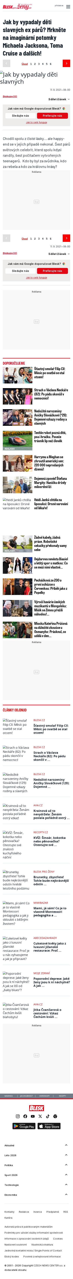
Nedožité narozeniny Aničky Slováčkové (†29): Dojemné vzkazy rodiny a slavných (50, 417)
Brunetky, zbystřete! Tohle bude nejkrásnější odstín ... (51, 880)
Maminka (8, 1096)
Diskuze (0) (10, 96)
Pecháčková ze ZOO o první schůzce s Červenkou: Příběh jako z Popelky (50, 586)
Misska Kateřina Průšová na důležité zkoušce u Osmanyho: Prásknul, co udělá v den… (50, 629)
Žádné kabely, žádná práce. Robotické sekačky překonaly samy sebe (50, 543)
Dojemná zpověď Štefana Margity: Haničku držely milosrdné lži (50, 482)
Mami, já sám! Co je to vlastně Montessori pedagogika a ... (50, 911)
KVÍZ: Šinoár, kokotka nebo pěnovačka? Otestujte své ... (50, 841)
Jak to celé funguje (36, 122)
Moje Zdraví (42, 973)
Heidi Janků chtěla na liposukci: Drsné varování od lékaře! (51, 503)
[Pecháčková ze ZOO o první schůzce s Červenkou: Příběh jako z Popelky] (17, 586)
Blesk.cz (39, 720)
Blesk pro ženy (44, 871)
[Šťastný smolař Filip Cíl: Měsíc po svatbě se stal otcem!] (17, 375)
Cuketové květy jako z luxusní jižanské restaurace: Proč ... (50, 947)
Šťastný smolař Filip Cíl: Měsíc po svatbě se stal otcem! (49, 372)
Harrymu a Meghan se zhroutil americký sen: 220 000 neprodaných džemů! (49, 462)
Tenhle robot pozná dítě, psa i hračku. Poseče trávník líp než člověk (50, 436)
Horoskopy (44, 1096)
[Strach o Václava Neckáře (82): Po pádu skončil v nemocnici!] (17, 396)
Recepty (62, 1096)
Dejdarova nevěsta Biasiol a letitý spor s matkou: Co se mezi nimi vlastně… (51, 562)
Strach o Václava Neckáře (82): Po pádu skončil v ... (50, 756)
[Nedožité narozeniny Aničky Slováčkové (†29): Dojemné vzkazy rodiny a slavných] (17, 417)
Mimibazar (41, 902)
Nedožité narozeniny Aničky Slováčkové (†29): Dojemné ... (51, 783)
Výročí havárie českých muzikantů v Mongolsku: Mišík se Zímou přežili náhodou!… (50, 607)
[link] (18, 1116)
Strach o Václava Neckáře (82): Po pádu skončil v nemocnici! (51, 393)
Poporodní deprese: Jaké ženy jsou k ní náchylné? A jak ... (52, 982)
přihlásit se (59, 5)
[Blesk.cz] (36, 1108)
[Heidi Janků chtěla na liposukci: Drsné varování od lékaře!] (17, 514)
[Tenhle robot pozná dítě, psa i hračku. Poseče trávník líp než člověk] (17, 440)
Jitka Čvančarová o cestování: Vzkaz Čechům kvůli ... (47, 1013)
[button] (67, 6)
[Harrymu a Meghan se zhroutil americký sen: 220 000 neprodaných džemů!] (17, 463)
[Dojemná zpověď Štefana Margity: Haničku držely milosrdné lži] (17, 485)
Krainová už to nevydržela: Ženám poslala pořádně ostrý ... (52, 814)
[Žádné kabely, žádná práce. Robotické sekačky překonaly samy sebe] (17, 544)
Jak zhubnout (26, 1096)
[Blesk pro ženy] (17, 9)
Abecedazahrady (45, 938)
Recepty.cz (41, 832)
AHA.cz (38, 805)
